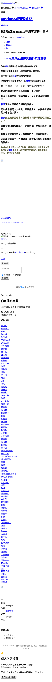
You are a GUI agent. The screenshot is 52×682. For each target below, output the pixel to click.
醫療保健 (21, 37)
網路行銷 (5, 566)
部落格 (9, 45)
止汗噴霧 (5, 358)
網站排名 (5, 483)
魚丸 (3, 384)
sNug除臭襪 (6, 218)
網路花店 (5, 491)
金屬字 (4, 520)
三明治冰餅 (6, 340)
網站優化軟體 (7, 477)
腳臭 (7, 66)
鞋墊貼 (4, 361)
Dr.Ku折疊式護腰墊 (9, 456)
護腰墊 (4, 468)
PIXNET (11, 646)
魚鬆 (3, 378)
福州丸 (4, 393)
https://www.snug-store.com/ (12, 222)
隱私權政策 (43, 646)
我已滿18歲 (6, 677)
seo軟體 (4, 480)
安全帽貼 (5, 346)
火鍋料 (4, 390)
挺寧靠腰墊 (6, 459)
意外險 (4, 448)
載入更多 (5, 263)
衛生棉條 (5, 560)
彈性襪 (4, 537)
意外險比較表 (7, 451)
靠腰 (3, 462)
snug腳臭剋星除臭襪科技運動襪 (26, 58)
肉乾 (3, 381)
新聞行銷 (5, 571)
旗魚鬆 (4, 369)
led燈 (3, 526)
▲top (3, 259)
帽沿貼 (4, 410)
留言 (23, 252)
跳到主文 (5, 25)
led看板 (4, 534)
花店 (3, 488)
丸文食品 (5, 363)
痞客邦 (18, 252)
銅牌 (3, 517)
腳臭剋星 (5, 329)
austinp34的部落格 (17, 19)
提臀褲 (4, 582)
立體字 (4, 514)
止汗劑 (4, 355)
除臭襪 (4, 334)
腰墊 (3, 465)
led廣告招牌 (6, 523)
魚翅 (3, 398)
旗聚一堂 (5, 366)
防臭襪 (4, 337)
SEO (3, 485)
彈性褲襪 (5, 543)
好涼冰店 (5, 343)
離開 (13, 677)
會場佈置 (5, 496)
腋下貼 (4, 352)
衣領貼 (4, 326)
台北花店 (5, 499)
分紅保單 (5, 454)
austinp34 (4, 239)
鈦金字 (4, 531)
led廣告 (4, 528)
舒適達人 (5, 563)
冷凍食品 (5, 395)
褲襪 (3, 540)
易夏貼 (4, 349)
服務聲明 (26, 648)
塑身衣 (4, 574)
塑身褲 (4, 577)
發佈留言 (5, 278)
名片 (8, 48)
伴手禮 (4, 375)
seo (2, 569)
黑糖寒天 (5, 471)
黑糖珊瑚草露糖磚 (8, 474)
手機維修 (5, 555)
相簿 (8, 42)
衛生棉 (4, 558)
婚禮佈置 (5, 494)
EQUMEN (5, 579)
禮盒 (3, 372)
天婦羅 (4, 387)
